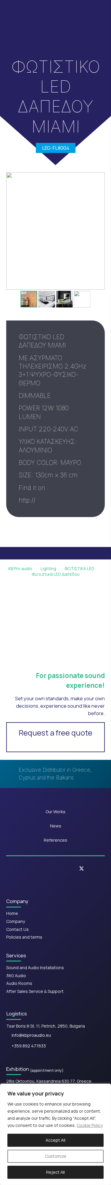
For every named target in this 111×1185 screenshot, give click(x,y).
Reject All (55, 1172)
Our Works (55, 811)
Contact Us (17, 929)
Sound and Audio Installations (35, 967)
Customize (55, 1156)
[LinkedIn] (64, 868)
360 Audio (16, 975)
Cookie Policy (90, 1125)
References (55, 840)
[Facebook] (29, 868)
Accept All (55, 1140)
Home (12, 913)
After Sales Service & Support (35, 991)
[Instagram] (46, 868)
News (55, 826)
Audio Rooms (19, 983)
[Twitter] (81, 869)
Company (15, 921)
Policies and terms (24, 937)
